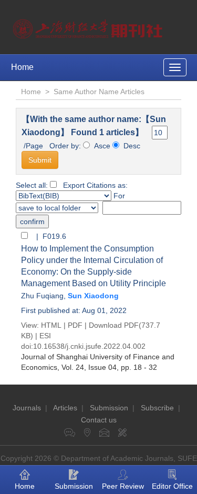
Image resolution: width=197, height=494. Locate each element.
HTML (51, 325)
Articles (65, 408)
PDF (75, 325)
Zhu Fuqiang (42, 295)
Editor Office (172, 486)
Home (22, 67)
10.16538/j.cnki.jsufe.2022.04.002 (89, 346)
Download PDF (114, 325)
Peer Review (123, 486)
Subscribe (157, 408)
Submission (109, 408)
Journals (27, 408)
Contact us (99, 420)
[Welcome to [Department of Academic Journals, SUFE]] (89, 26)
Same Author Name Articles (99, 91)
